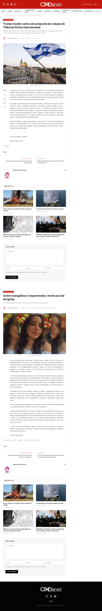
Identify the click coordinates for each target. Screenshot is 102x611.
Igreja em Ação (65, 11)
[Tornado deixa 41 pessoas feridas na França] (51, 198)
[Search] (99, 11)
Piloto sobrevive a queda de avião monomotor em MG (17, 209)
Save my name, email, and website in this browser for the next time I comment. (27, 272)
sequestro (37, 440)
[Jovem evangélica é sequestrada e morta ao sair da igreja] (34, 333)
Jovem (30, 440)
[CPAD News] (51, 4)
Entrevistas (77, 11)
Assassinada (7, 440)
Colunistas (88, 11)
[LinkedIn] (4, 102)
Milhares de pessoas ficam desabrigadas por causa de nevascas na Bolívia (17, 235)
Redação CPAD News (13, 38)
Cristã (13, 440)
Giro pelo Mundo (8, 19)
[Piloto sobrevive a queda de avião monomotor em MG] (18, 198)
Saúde (40, 11)
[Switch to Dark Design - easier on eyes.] (96, 11)
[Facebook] (4, 94)
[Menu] (3, 11)
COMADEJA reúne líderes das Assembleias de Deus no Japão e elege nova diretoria (50, 235)
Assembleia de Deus (30, 11)
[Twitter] (4, 98)
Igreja (25, 440)
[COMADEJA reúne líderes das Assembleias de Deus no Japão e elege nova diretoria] (51, 224)
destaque (19, 440)
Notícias (18, 11)
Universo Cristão (8, 291)
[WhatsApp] (4, 106)
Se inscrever (87, 4)
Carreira (56, 11)
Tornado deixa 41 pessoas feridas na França (49, 209)
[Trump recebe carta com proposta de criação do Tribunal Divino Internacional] (34, 63)
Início (4, 15)
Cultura (48, 11)
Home (10, 11)
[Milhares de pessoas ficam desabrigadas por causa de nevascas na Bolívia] (18, 224)
